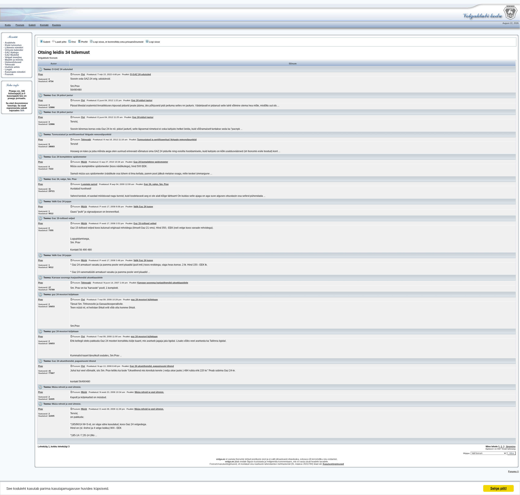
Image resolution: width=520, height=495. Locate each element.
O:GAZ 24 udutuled (62, 69)
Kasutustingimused (333, 464)
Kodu (8, 25)
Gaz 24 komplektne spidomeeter (69, 157)
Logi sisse (154, 42)
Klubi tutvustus (13, 45)
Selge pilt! (498, 488)
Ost (83, 74)
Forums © (513, 471)
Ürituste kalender (14, 50)
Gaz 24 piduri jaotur (62, 95)
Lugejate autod (89, 184)
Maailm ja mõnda (14, 59)
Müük (84, 162)
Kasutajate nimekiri (15, 72)
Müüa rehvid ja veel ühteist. (66, 387)
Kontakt (44, 25)
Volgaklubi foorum (47, 58)
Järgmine (511, 446)
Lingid (8, 69)
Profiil (84, 42)
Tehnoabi (10, 64)
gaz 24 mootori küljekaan (65, 294)
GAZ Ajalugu (12, 52)
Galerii (32, 25)
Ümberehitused (13, 62)
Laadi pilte (60, 42)
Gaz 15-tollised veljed (63, 218)
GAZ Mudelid (12, 55)
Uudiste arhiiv (12, 67)
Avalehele (10, 42)
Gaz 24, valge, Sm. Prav (64, 179)
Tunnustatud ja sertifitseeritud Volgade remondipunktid (81, 134)
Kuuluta (56, 25)
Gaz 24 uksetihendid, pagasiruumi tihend (74, 361)
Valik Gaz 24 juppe (61, 201)
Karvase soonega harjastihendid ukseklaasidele (77, 277)
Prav (40, 74)
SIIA (22, 110)
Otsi (73, 42)
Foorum (20, 25)
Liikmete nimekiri (14, 47)
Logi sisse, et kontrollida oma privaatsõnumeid (118, 42)
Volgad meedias (13, 57)
